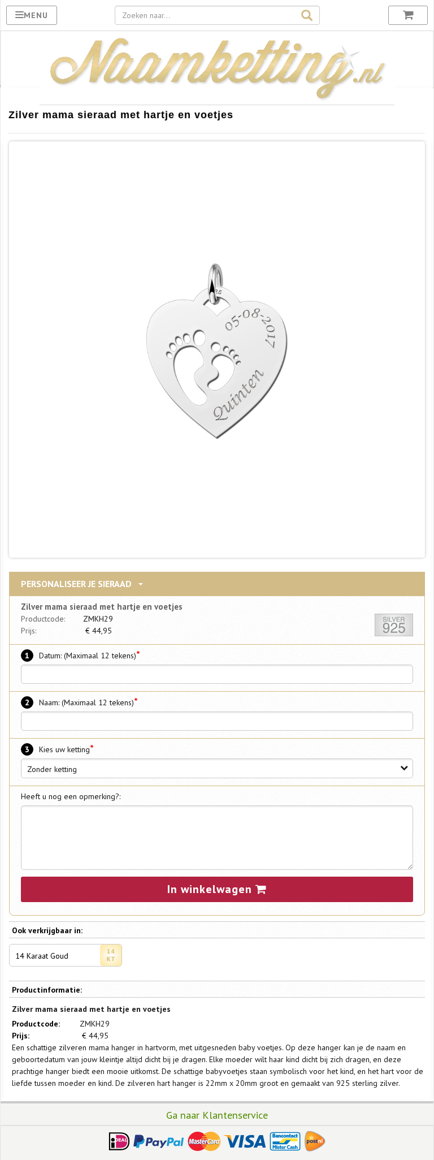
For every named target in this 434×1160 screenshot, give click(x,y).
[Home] (217, 98)
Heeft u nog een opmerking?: (70, 796)
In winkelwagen (211, 889)
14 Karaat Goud (41, 956)
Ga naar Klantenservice (217, 1115)
